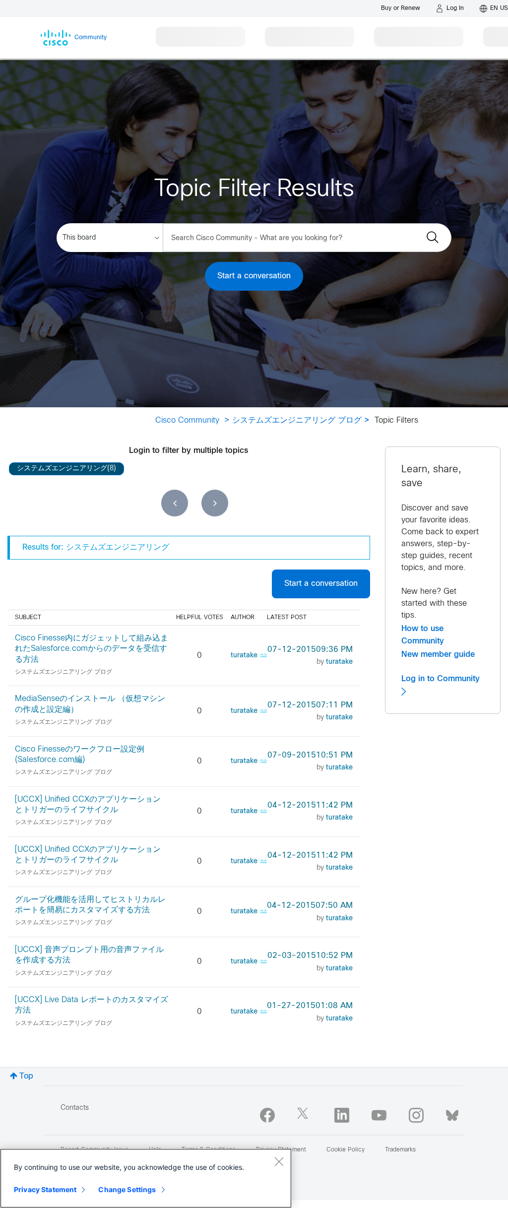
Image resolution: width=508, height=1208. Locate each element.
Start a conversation (254, 276)
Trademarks (400, 1150)
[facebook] (267, 1115)
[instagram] (416, 1115)
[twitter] (304, 1115)
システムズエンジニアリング (62, 468)
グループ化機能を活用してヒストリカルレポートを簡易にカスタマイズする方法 (90, 905)
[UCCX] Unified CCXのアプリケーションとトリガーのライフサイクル (88, 805)
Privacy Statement (45, 1189)
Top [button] (26, 1076)
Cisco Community (187, 420)
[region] (146, 1178)
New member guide (438, 654)
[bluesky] (452, 1113)
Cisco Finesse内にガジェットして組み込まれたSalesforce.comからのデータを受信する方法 (91, 649)
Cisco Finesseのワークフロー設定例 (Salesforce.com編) (79, 754)
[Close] (279, 1161)
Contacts (75, 1108)
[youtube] (379, 1115)
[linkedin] (341, 1115)
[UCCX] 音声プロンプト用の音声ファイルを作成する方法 (89, 955)
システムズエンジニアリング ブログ (297, 420)
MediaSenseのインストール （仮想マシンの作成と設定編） (90, 704)
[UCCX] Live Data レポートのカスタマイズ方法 (91, 1005)
